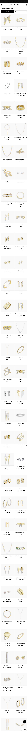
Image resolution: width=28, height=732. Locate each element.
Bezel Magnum (21, 423)
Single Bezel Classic (21, 335)
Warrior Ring (20, 599)
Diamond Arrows (7, 423)
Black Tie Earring (7, 665)
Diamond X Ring (7, 115)
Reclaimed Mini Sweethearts (21, 510)
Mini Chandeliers (20, 401)
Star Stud (7, 270)
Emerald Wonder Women (20, 556)
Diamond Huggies (7, 488)
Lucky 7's (21, 292)
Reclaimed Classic (7, 292)
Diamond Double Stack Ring (21, 445)
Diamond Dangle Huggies (20, 577)
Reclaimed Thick (7, 313)
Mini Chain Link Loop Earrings (20, 93)
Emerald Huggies (7, 445)
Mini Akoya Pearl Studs (21, 181)
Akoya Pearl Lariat (21, 621)
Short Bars (7, 532)
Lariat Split (7, 357)
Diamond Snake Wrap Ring (20, 159)
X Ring (20, 379)
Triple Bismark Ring (21, 115)
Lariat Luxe (20, 687)
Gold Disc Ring (7, 643)
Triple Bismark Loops (7, 71)
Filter (7, 11)
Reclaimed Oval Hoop (20, 710)
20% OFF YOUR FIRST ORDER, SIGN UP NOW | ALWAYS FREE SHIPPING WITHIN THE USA (14, 1)
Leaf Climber (7, 28)
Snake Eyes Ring (7, 181)
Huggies (20, 488)
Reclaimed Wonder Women (20, 28)
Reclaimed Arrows (7, 467)
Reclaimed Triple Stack (7, 335)
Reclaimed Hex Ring (20, 643)
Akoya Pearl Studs (7, 599)
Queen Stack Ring (20, 71)
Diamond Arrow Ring (7, 379)
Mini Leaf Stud (7, 246)
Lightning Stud (21, 270)
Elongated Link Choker (7, 159)
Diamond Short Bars (7, 401)
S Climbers (7, 224)
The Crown (20, 224)
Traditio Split (20, 357)
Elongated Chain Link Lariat (7, 137)
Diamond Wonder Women (7, 49)
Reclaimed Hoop (7, 510)
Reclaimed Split (7, 93)
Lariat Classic (7, 710)
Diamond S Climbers (7, 577)
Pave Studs (20, 665)
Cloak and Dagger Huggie (20, 313)
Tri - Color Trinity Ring (7, 203)
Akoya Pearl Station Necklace (20, 137)
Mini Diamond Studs (20, 466)
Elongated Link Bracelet (7, 621)
